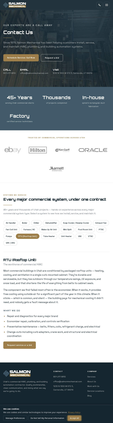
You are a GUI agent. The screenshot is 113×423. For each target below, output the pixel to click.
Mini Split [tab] (67, 229)
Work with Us (93, 386)
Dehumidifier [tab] (51, 223)
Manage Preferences (15, 418)
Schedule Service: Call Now (21, 57)
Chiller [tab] (36, 223)
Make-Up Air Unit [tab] (49, 229)
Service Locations (95, 391)
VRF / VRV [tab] (10, 243)
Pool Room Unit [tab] (85, 229)
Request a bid (52, 58)
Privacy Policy (74, 412)
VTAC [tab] (90, 236)
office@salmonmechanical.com (67, 381)
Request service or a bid (19, 345)
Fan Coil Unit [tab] (11, 229)
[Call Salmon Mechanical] (99, 5)
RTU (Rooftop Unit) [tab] (27, 236)
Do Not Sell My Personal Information (47, 418)
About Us (91, 381)
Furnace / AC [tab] (29, 229)
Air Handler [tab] (11, 223)
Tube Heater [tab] (49, 236)
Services (91, 376)
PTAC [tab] (101, 229)
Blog (89, 395)
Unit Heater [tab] (66, 236)
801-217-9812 (59, 376)
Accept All (74, 418)
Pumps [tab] (9, 236)
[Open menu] (107, 5)
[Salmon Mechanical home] (14, 5)
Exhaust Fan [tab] (101, 223)
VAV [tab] (80, 236)
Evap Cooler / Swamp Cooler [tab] (76, 223)
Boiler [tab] (24, 223)
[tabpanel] (56, 304)
